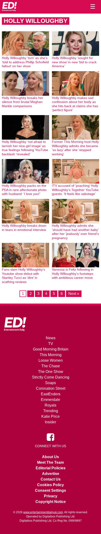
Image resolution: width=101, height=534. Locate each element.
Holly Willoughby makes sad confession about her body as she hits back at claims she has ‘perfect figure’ (75, 104)
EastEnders (50, 394)
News (50, 338)
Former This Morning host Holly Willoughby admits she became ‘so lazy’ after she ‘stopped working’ (75, 148)
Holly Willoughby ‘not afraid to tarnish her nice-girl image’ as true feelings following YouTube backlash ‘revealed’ (25, 148)
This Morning (51, 355)
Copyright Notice (50, 502)
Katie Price (50, 416)
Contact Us (51, 479)
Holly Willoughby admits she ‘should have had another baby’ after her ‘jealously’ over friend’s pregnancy (75, 232)
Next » (73, 294)
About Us (50, 457)
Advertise (50, 474)
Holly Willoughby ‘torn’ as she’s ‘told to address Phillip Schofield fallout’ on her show (25, 62)
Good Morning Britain (50, 349)
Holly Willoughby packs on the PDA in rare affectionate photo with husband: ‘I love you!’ (24, 190)
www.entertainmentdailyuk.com (43, 512)
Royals (50, 405)
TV (50, 344)
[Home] (9, 6)
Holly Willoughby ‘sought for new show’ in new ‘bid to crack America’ (74, 62)
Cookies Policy (50, 485)
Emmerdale (50, 400)
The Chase (50, 366)
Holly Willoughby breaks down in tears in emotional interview (24, 228)
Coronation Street (50, 388)
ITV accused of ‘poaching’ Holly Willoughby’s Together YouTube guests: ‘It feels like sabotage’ (75, 190)
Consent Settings (50, 490)
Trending (50, 411)
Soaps (50, 383)
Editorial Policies (51, 468)
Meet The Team (50, 462)
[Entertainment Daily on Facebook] (50, 437)
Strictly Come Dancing (50, 377)
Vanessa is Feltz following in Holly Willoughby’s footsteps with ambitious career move (72, 273)
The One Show (50, 372)
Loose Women (51, 360)
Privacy (50, 496)
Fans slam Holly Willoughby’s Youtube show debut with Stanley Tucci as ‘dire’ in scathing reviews (23, 276)
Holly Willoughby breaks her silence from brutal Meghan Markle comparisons (22, 102)
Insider (50, 422)
